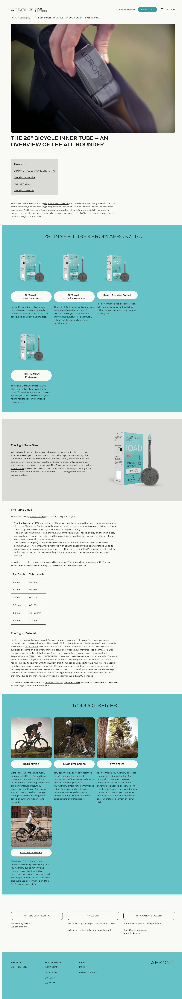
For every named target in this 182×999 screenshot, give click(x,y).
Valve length (17, 562)
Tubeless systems (20, 649)
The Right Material (24, 190)
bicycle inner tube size (56, 203)
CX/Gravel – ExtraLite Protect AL (74, 296)
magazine (44, 685)
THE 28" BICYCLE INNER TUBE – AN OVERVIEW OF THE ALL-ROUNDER (68, 18)
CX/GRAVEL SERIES (74, 764)
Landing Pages (26, 18)
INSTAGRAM (51, 966)
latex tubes (68, 649)
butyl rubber (31, 646)
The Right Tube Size (24, 177)
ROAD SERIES (31, 764)
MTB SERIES (117, 764)
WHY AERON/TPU (127, 9)
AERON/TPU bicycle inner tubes (62, 682)
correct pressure (37, 672)
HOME (14, 18)
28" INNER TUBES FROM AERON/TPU (34, 170)
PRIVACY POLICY (88, 972)
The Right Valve (22, 183)
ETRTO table (17, 468)
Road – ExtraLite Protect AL (31, 375)
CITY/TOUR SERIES (31, 852)
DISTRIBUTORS (19, 966)
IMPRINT (84, 966)
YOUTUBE (50, 983)
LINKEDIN (50, 977)
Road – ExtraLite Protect (117, 295)
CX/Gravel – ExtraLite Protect (31, 296)
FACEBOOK (51, 972)
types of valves (36, 516)
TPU (31, 656)
